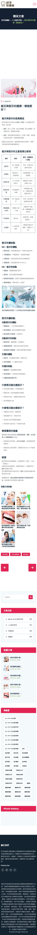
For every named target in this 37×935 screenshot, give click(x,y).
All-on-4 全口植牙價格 (11, 722)
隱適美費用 (8, 796)
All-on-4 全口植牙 (10, 718)
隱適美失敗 (18, 787)
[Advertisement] (18, 48)
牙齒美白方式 (19, 770)
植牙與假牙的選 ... (16, 676)
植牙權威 (16, 761)
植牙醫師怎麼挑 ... (16, 667)
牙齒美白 (11, 631)
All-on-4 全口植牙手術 (15, 619)
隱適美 (10, 637)
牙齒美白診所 (8, 783)
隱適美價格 (8, 787)
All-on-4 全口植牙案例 (11, 735)
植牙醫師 (7, 766)
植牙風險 (25, 554)
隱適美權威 (8, 792)
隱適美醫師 (18, 796)
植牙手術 (7, 757)
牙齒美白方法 (8, 774)
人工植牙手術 (7, 101)
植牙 (23, 441)
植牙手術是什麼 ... (16, 685)
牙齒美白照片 (19, 779)
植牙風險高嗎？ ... (16, 694)
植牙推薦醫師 (15, 554)
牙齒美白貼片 (19, 783)
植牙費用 (24, 761)
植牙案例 (7, 761)
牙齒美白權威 (8, 779)
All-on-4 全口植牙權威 (11, 740)
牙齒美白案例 (19, 774)
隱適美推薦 (27, 787)
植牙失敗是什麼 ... (16, 658)
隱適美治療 (18, 792)
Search (31, 597)
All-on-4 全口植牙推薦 (11, 731)
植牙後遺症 (25, 753)
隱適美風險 (27, 796)
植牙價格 (7, 753)
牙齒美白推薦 (8, 770)
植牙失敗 (16, 753)
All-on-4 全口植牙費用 (11, 744)
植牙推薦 (5, 554)
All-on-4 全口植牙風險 (11, 748)
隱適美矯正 (27, 792)
